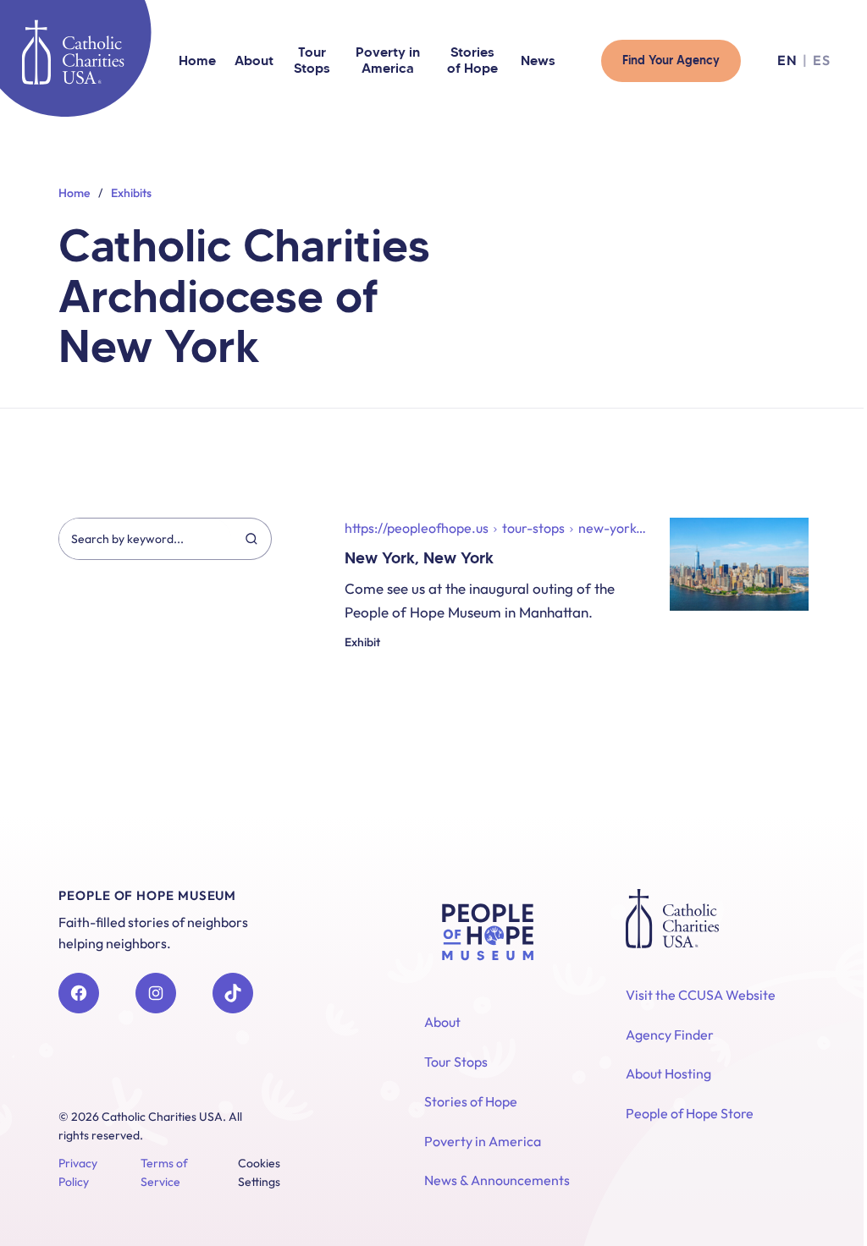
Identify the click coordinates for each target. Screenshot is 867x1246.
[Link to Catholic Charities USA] (73, 52)
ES (822, 61)
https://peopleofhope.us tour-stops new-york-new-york (498, 527)
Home (74, 192)
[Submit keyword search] (251, 538)
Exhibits (131, 192)
